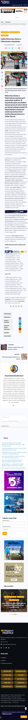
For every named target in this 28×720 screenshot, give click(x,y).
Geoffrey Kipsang (7, 313)
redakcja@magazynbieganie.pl (9, 644)
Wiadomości (7, 686)
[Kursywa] (3, 421)
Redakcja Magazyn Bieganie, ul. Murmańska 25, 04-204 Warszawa (14, 638)
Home (2, 22)
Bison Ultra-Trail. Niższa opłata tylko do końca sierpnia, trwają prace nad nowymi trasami (12, 460)
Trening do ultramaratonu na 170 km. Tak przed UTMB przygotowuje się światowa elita (14, 449)
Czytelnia (7, 675)
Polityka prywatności (7, 663)
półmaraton (6, 332)
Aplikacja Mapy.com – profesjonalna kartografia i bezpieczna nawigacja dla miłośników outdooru (13, 464)
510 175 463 (5, 642)
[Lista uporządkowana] (8, 421)
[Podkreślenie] (5, 421)
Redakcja (4, 657)
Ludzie (7, 678)
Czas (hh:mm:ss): (6, 526)
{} (16, 421)
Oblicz (4, 533)
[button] (10, 614)
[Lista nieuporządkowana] (10, 421)
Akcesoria (7, 671)
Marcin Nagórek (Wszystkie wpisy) (14, 375)
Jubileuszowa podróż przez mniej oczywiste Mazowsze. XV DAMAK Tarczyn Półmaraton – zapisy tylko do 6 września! (13, 444)
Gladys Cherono (7, 317)
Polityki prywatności (7, 714)
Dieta (20, 675)
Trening (20, 682)
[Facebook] (14, 405)
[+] (17, 421)
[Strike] (6, 421)
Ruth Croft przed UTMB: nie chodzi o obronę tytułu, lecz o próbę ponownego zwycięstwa (13, 457)
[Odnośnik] (14, 421)
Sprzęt (7, 682)
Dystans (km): (5, 520)
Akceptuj (24, 716)
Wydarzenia (20, 686)
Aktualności (8, 22)
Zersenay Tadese (7, 335)
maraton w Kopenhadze (6, 321)
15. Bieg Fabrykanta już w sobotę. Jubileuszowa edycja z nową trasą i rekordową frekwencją (14, 453)
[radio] (11, 306)
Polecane (20, 678)
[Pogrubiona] (2, 421)
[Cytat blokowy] (11, 421)
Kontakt (3, 660)
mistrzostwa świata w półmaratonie (7, 327)
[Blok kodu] (13, 421)
